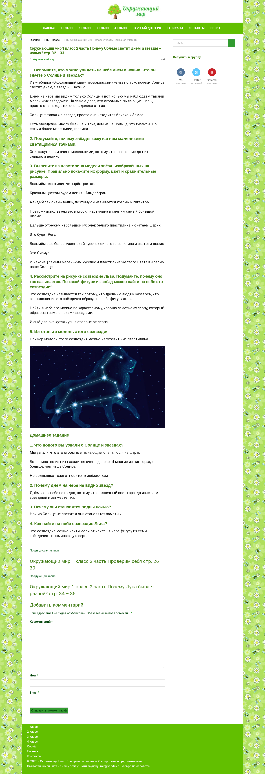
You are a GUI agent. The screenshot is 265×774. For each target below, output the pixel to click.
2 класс (84, 28)
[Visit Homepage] (132, 11)
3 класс (102, 28)
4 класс (120, 28)
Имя (34, 675)
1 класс (66, 28)
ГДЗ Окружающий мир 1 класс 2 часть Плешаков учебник (100, 40)
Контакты (197, 28)
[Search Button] (234, 28)
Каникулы (175, 28)
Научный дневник (146, 28)
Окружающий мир (43, 59)
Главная (48, 28)
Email (34, 692)
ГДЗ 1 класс (52, 40)
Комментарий (41, 621)
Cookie (215, 28)
